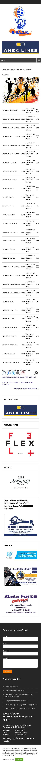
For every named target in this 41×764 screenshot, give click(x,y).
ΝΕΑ (23, 377)
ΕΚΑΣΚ (20, 377)
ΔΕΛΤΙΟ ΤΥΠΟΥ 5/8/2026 (15, 690)
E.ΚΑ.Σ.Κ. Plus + (12, 686)
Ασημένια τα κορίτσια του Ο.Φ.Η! (17, 701)
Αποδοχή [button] (19, 759)
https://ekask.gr (20, 734)
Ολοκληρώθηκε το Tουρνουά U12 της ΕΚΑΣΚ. (22, 705)
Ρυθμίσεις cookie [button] (8, 759)
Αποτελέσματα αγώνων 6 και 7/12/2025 (26, 388)
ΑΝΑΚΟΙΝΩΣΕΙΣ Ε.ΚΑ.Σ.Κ (9, 377)
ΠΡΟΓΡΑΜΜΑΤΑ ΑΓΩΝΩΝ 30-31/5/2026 (20, 709)
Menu (3, 60)
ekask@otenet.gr (21, 732)
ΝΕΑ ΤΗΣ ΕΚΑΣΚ (31, 377)
